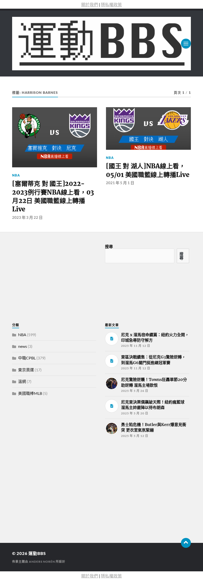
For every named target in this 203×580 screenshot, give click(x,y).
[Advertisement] (49, 484)
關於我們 (89, 4)
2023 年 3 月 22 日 (27, 217)
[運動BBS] (101, 43)
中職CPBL (27, 357)
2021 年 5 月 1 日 (120, 182)
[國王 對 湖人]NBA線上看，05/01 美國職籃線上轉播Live (147, 170)
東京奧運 (26, 369)
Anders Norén (42, 561)
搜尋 (109, 246)
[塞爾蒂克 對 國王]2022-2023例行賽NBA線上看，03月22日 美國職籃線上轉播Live (53, 196)
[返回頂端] (186, 543)
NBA (16, 175)
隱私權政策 (111, 4)
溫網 (22, 381)
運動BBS (37, 553)
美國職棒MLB (30, 393)
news (22, 346)
